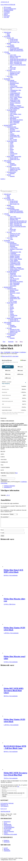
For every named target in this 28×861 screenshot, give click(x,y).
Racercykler (13, 67)
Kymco (12, 145)
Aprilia (11, 142)
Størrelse (3, 473)
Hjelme (12, 115)
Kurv (4, 341)
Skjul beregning (6, 383)
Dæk (11, 132)
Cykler (8, 53)
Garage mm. (13, 112)
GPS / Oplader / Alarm (15, 114)
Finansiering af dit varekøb (10, 834)
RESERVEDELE (8, 125)
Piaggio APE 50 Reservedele (14, 156)
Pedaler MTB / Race (15, 100)
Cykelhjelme (13, 91)
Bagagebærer (13, 81)
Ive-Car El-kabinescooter (10, 8)
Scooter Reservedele (12, 141)
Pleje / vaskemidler (14, 122)
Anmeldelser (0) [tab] (8, 487)
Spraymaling (13, 124)
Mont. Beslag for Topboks (16, 119)
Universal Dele (13, 153)
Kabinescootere (10, 46)
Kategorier (10, 341)
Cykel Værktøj (13, 86)
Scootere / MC (10, 38)
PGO (11, 148)
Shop (2, 352)
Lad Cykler (13, 69)
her (18, 786)
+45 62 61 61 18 (5, 2)
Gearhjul (12, 134)
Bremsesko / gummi (15, 131)
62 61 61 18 (4, 808)
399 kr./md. (20, 366)
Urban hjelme (4, 483)
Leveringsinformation (9, 827)
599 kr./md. (20, 370)
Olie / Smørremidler (15, 121)
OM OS (6, 14)
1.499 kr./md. (20, 374)
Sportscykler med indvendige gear (18, 59)
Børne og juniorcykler (15, 56)
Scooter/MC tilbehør (12, 110)
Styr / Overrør (13, 139)
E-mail (2, 532)
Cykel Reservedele (11, 127)
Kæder (11, 138)
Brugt (8, 33)
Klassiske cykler (14, 57)
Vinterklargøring (8, 825)
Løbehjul (9, 162)
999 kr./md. (7, 374)
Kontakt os (6, 840)
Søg (16, 341)
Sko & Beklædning (14, 108)
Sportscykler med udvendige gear (18, 60)
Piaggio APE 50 (14, 158)
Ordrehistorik (7, 850)
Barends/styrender (14, 83)
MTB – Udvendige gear (16, 63)
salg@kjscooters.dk (5, 811)
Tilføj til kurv (4, 480)
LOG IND (6, 17)
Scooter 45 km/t (14, 40)
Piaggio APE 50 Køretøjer (16, 49)
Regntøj (12, 104)
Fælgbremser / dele (14, 135)
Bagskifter (12, 129)
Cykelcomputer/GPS (15, 93)
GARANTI (6, 13)
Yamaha (12, 152)
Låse (11, 88)
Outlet (8, 35)
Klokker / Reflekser (15, 95)
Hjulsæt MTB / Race (15, 136)
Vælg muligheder (13, 575)
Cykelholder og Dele (15, 101)
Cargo (11, 77)
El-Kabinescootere (14, 47)
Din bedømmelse (5, 514)
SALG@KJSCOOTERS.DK (8, 4)
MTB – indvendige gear (16, 62)
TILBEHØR (7, 79)
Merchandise (13, 118)
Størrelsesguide (7, 824)
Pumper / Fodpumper (15, 103)
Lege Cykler (13, 55)
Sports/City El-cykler (15, 71)
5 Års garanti (7, 830)
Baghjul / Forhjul (14, 128)
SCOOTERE (7, 36)
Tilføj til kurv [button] (12, 604)
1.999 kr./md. (8, 378)
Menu (21, 341)
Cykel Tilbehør (10, 80)
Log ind (6, 848)
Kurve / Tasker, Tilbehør (16, 97)
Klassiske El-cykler (14, 73)
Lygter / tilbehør (14, 98)
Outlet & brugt (7, 32)
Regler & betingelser (9, 831)
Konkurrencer (7, 821)
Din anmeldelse (5, 517)
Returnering (7, 841)
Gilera (11, 143)
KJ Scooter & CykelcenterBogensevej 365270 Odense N (7, 805)
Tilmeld (4, 796)
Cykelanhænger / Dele (15, 90)
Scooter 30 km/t (14, 39)
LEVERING (7, 11)
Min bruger (6, 849)
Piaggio (12, 149)
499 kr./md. (7, 370)
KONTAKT (7, 15)
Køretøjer (12, 163)
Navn (2, 530)
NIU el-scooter (7, 7)
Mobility (9, 43)
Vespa (11, 150)
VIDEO (6, 833)
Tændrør (12, 155)
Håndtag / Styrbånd (15, 94)
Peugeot (12, 146)
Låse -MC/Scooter (14, 117)
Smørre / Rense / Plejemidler (17, 107)
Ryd (16, 473)
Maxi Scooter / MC (14, 42)
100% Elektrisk (7, 160)
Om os (5, 823)
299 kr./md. (7, 366)
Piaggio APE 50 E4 (15, 159)
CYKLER (6, 52)
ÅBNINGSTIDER (8, 10)
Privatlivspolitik (7, 828)
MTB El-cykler (14, 74)
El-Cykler (9, 70)
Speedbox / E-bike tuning (16, 87)
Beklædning (13, 111)
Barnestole (12, 84)
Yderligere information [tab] (9, 485)
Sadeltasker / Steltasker (15, 105)
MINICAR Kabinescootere (16, 50)
